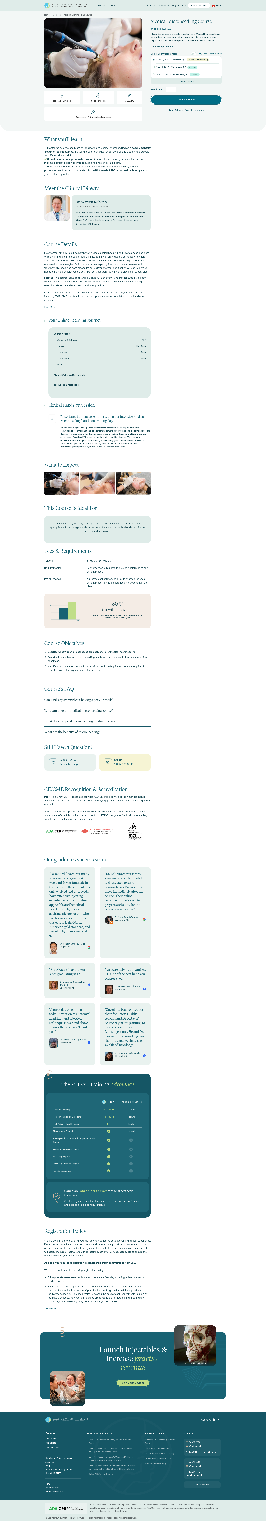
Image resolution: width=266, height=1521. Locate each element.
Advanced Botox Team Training (159, 1453)
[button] (216, 5)
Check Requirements (162, 46)
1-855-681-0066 (123, 764)
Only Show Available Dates (210, 53)
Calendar (113, 5)
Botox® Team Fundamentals (194, 1474)
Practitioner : (158, 89)
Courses (57, 15)
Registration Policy (54, 1491)
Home (47, 15)
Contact (182, 5)
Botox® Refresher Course (101, 1474)
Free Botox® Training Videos (59, 1469)
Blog (174, 5)
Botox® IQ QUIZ (53, 1473)
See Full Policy (51, 1308)
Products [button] (162, 5)
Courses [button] (98, 5)
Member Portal (200, 5)
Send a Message (69, 764)
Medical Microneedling (155, 1463)
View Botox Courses (133, 1382)
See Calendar (202, 1484)
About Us (150, 5)
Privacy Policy (52, 1487)
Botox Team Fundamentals (157, 1448)
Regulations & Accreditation (58, 1458)
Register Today (186, 99)
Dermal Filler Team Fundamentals (160, 1458)
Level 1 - (93, 1440)
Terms (48, 1484)
